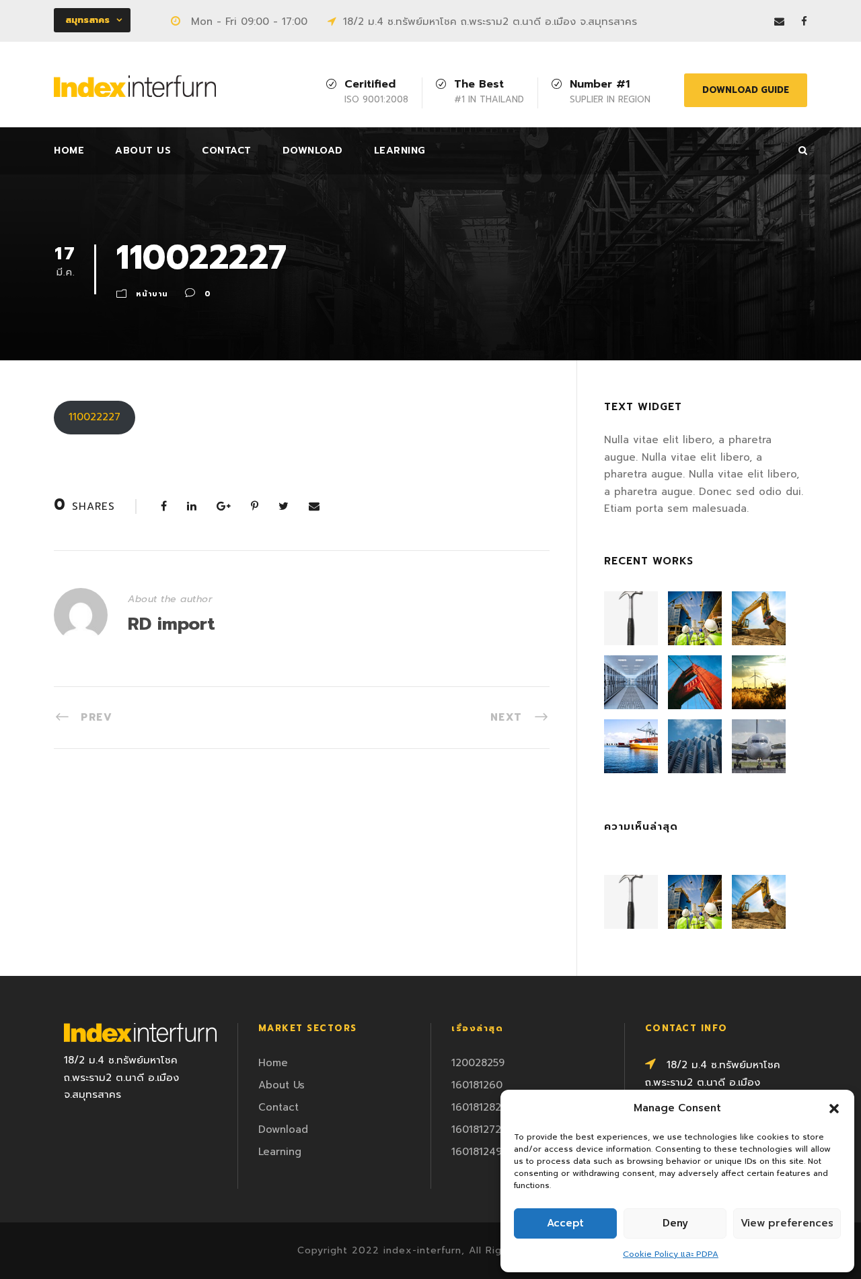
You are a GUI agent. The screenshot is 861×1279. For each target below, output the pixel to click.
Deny (675, 1223)
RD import (171, 624)
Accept (565, 1223)
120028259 (477, 1062)
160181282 (476, 1107)
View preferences (787, 1223)
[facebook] (804, 21)
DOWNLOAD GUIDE (745, 90)
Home (69, 150)
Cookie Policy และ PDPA (670, 1254)
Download (313, 150)
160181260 (476, 1085)
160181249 (476, 1151)
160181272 (476, 1129)
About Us (143, 150)
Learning (400, 150)
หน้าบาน (152, 294)
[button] (834, 1108)
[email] (779, 21)
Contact (227, 150)
